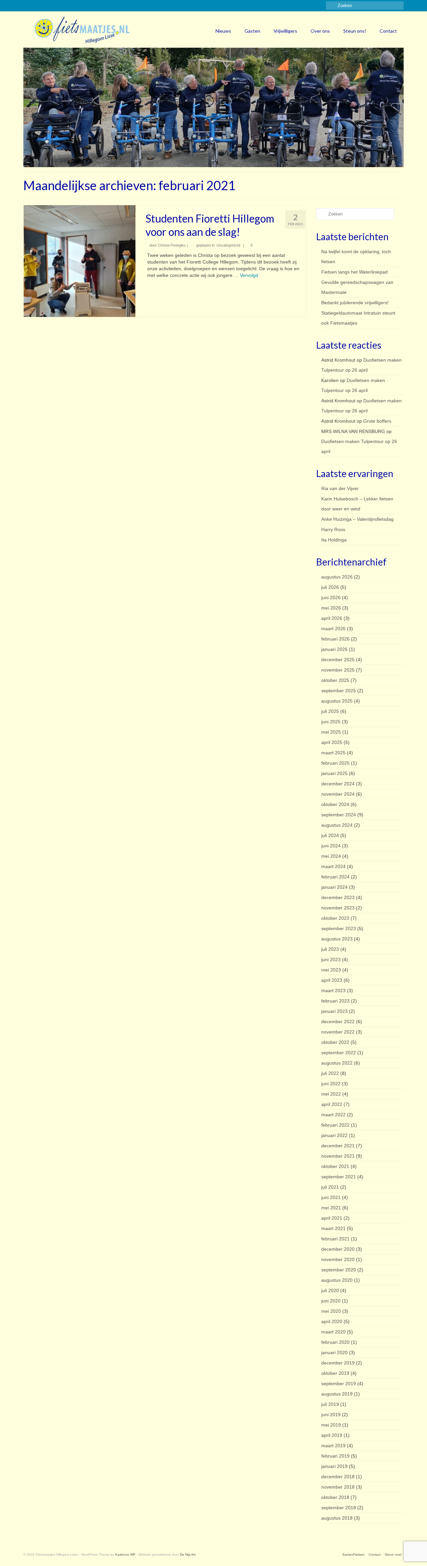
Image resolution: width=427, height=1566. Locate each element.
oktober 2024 (335, 804)
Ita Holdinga (334, 539)
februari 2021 (335, 1238)
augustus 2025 (337, 701)
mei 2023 (331, 969)
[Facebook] (28, 5)
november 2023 (338, 907)
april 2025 (331, 742)
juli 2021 (330, 1187)
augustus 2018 (337, 1518)
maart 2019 (333, 1445)
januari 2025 (334, 773)
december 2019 (338, 1362)
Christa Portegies (172, 245)
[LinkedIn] (47, 5)
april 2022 (331, 1104)
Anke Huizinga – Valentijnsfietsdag (357, 519)
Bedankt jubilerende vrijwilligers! (355, 302)
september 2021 (338, 1176)
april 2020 (331, 1321)
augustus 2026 (337, 576)
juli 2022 (330, 1073)
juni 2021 (331, 1197)
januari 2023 (334, 1011)
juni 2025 (331, 721)
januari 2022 (334, 1135)
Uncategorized (228, 245)
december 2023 (338, 897)
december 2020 (338, 1249)
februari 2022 (335, 1125)
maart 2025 (333, 752)
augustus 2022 (337, 1063)
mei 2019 (331, 1425)
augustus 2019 (337, 1394)
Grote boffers (377, 421)
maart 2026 (333, 628)
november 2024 (338, 794)
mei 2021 (331, 1207)
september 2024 (338, 814)
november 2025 (338, 670)
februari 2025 (335, 763)
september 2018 (338, 1507)
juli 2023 (330, 949)
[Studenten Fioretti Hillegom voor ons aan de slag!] (79, 261)
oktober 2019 (335, 1373)
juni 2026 (331, 597)
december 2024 (338, 783)
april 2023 (331, 980)
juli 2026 (330, 587)
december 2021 (338, 1145)
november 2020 (338, 1259)
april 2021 (331, 1218)
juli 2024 (330, 835)
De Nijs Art (187, 1554)
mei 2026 (331, 608)
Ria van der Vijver (340, 488)
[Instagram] (38, 5)
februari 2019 (335, 1456)
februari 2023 (335, 1001)
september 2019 (338, 1383)
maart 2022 (333, 1114)
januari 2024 (334, 887)
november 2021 (338, 1156)
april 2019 (331, 1435)
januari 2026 (334, 649)
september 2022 (338, 1052)
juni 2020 (331, 1300)
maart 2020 (333, 1331)
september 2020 (338, 1269)
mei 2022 (331, 1094)
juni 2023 (331, 959)
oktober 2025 (335, 680)
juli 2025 (330, 711)
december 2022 (338, 1021)
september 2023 (338, 928)
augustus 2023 (337, 938)
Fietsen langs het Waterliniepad (354, 272)
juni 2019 (331, 1414)
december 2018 (338, 1476)
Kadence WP (125, 1554)
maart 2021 (333, 1228)
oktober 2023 (335, 918)
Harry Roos (333, 529)
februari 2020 (335, 1342)
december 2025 (338, 659)
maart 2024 (333, 866)
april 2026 (331, 618)
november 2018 (338, 1487)
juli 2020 (330, 1290)
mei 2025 (331, 732)
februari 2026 (335, 639)
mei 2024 (331, 856)
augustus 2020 (337, 1280)
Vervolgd (249, 275)
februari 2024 (335, 876)
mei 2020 (331, 1311)
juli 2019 (330, 1404)
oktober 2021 (335, 1166)
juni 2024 (331, 845)
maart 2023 (333, 990)
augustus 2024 (337, 825)
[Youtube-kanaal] (57, 5)
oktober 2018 (335, 1497)
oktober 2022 (335, 1042)
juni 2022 (331, 1083)
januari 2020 (334, 1352)
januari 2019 (334, 1466)
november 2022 (338, 1032)
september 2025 (338, 690)
